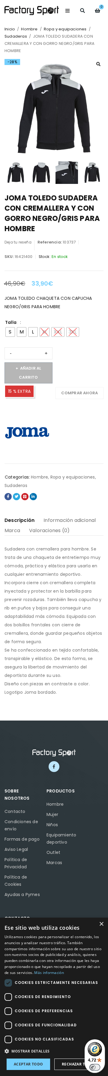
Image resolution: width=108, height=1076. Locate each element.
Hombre (29, 29)
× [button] (101, 924)
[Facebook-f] (54, 766)
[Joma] (27, 431)
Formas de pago (22, 839)
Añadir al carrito (30, 372)
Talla (10, 322)
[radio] (10, 331)
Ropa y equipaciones (65, 29)
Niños (52, 825)
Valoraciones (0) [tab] (49, 530)
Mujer (52, 814)
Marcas (54, 863)
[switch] (94, 1067)
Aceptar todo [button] (28, 1064)
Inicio (9, 29)
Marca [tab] (12, 530)
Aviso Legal (16, 849)
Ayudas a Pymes (22, 894)
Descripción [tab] (19, 520)
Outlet (53, 852)
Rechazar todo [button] (78, 1064)
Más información (49, 972)
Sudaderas (15, 36)
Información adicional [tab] (70, 520)
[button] (98, 64)
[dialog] (54, 997)
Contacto (15, 811)
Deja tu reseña (18, 242)
